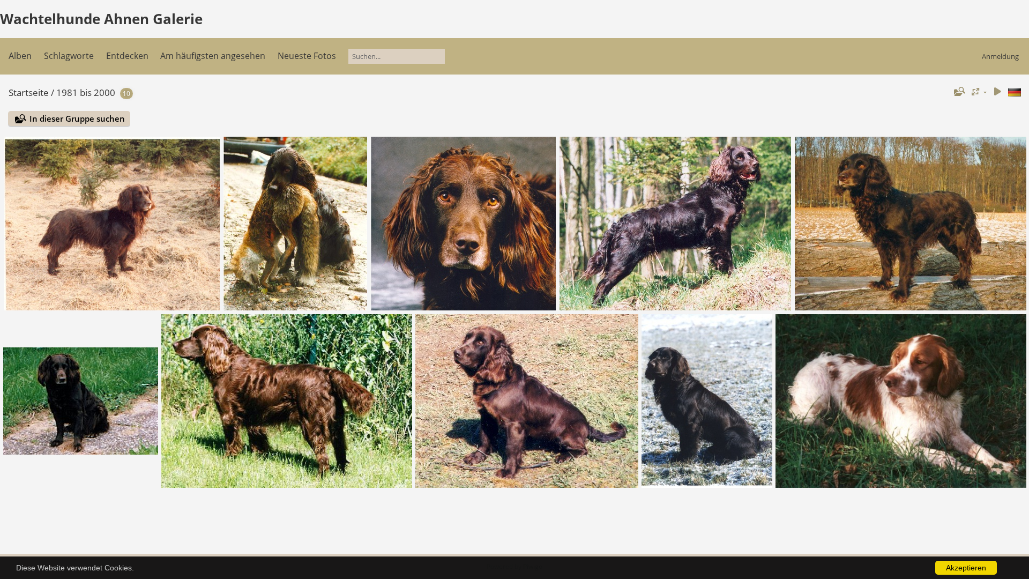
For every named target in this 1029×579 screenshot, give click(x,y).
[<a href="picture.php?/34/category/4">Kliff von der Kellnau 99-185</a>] (707, 401)
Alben (20, 56)
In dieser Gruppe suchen (77, 118)
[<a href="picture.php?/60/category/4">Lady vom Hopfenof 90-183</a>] (675, 223)
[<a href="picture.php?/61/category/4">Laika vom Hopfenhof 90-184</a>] (910, 223)
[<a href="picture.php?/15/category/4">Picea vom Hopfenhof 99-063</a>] (527, 401)
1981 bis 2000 (85, 92)
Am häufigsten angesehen (212, 56)
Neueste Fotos (307, 56)
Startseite (29, 92)
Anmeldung (1000, 56)
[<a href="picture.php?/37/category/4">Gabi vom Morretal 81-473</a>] (112, 223)
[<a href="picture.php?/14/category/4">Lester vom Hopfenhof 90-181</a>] (463, 223)
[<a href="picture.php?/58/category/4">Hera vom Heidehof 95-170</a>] (81, 401)
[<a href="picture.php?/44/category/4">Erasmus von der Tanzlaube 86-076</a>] (295, 223)
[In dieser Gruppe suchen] (958, 91)
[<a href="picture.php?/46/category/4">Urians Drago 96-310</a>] (286, 401)
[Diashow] (997, 92)
